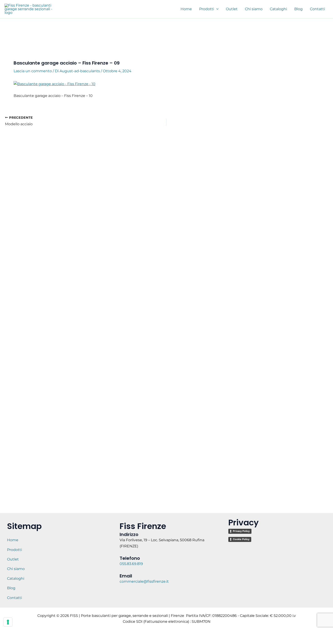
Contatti (14, 598)
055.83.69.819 (132, 564)
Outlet (13, 559)
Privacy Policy (241, 531)
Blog (11, 588)
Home (12, 540)
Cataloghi (15, 578)
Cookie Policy (241, 539)
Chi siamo (16, 569)
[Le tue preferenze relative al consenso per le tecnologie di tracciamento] (8, 622)
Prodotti (14, 550)
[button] (216, 9)
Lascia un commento (33, 71)
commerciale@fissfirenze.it (144, 581)
